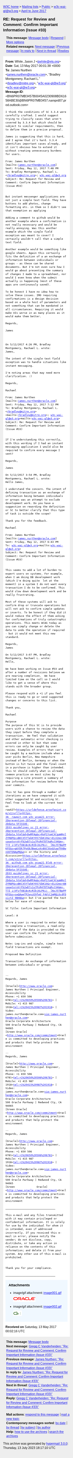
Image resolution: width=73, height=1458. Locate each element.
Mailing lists (30, 6)
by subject (28, 1427)
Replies (63, 51)
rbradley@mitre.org (20, 83)
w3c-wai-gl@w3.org (52, 83)
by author (44, 1427)
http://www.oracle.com (35, 986)
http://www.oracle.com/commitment (32, 1035)
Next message (45, 46)
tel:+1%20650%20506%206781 (32, 1000)
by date (60, 1423)
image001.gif (52, 1292)
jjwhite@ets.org (48, 61)
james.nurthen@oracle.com (26, 74)
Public (46, 6)
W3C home (11, 6)
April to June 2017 (33, 11)
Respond (57, 38)
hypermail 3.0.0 (56, 1443)
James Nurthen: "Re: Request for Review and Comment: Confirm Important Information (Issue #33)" (36, 1364)
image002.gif (52, 1306)
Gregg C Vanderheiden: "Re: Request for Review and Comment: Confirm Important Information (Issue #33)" (37, 1351)
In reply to (27, 51)
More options (15, 42)
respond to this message (42, 1414)
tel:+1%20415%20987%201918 (32, 1007)
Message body (38, 38)
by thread (12, 1427)
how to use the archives (31, 1431)
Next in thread (46, 51)
